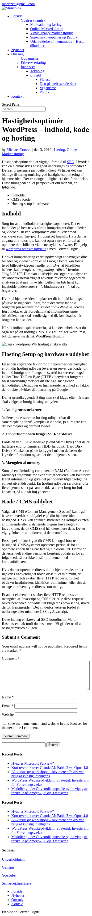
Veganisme (48, 88)
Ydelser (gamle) (33, 20)
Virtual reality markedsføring (51, 33)
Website (8, 715)
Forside (16, 16)
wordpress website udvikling (27, 249)
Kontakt (17, 96)
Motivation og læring (46, 25)
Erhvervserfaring (33, 63)
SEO (70, 162)
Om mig (17, 54)
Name (8, 697)
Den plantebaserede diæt (58, 84)
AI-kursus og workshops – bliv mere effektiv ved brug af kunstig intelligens (47, 774)
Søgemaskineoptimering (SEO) (53, 37)
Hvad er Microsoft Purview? (32, 763)
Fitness (45, 79)
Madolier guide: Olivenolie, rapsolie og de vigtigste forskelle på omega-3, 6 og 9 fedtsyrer (49, 791)
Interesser (28, 67)
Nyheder (17, 50)
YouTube (9, 875)
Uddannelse (29, 58)
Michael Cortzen (19, 150)
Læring (59, 150)
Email (7, 706)
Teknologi (37, 71)
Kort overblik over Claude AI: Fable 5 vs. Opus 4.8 (49, 768)
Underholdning (13, 859)
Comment (10, 658)
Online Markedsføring (46, 29)
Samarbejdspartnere (16, 883)
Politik (44, 92)
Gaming (8, 867)
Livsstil (35, 75)
